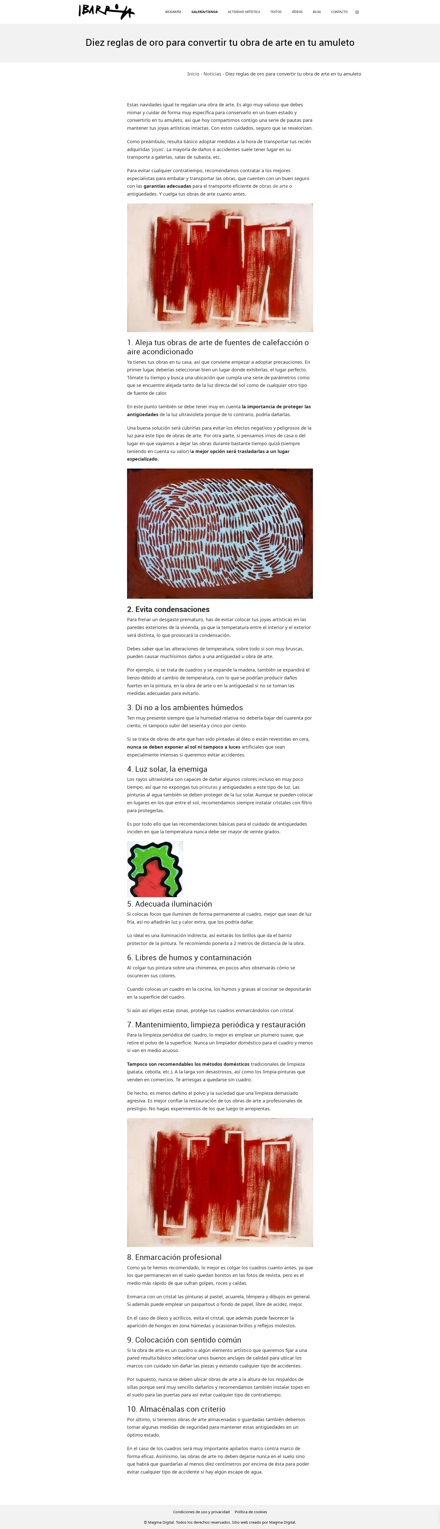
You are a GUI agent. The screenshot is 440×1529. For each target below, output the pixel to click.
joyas (157, 149)
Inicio (193, 74)
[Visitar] (357, 12)
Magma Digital (282, 1522)
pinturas (208, 787)
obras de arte (273, 186)
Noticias (212, 74)
